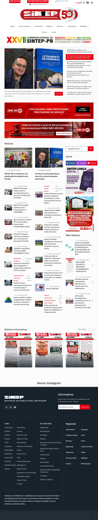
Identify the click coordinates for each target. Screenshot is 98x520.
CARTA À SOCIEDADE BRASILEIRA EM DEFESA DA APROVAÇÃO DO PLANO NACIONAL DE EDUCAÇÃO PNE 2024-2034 (83, 249)
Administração (45, 431)
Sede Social (8, 458)
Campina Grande (71, 435)
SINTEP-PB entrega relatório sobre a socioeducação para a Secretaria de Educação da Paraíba (22, 193)
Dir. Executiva (38, 26)
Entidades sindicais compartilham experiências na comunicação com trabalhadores (81, 284)
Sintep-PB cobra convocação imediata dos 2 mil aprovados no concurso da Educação (22, 286)
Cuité (83, 435)
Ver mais (58, 94)
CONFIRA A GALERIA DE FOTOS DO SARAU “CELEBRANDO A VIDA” (22, 250)
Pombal (68, 464)
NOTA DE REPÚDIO (52, 289)
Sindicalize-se (21, 465)
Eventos (19, 431)
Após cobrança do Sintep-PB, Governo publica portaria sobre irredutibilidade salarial (23, 223)
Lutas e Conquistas (24, 26)
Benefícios (60, 26)
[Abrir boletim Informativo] (20, 350)
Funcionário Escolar (46, 466)
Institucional (8, 427)
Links (18, 458)
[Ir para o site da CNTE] (79, 3)
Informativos (21, 427)
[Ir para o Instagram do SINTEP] (84, 2)
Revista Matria (21, 442)
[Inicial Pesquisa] (80, 213)
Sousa (83, 452)
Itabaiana (84, 458)
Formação (43, 435)
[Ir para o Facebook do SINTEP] (81, 2)
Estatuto (7, 439)
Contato (53, 32)
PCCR (6, 442)
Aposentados (44, 462)
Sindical (42, 439)
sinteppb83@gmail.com (40, 4)
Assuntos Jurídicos (46, 479)
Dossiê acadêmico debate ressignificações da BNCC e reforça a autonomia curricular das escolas (23, 301)
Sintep (12, 26)
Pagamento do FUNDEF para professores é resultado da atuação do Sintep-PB (52, 214)
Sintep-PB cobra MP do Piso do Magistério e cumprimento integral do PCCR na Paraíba (22, 267)
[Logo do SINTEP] (14, 397)
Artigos (19, 450)
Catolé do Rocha (87, 447)
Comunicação (44, 455)
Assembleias (8, 450)
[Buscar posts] (91, 148)
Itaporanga (69, 447)
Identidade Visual (10, 465)
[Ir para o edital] (80, 180)
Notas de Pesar (22, 435)
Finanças (43, 458)
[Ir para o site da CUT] (77, 3)
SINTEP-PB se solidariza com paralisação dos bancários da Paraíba (16, 176)
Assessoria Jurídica (23, 476)
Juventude (43, 476)
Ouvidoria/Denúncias (24, 461)
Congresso (8, 446)
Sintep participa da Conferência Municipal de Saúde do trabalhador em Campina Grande (53, 308)
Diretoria (7, 431)
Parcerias (7, 461)
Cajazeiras (69, 452)
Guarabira (84, 429)
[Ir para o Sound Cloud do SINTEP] (91, 2)
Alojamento (8, 454)
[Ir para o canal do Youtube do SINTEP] (87, 2)
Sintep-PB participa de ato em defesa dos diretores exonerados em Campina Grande (53, 276)
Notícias (7, 469)
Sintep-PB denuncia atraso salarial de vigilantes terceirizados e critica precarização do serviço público (53, 198)
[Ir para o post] (33, 68)
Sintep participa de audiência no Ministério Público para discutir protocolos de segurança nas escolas (53, 261)
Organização (44, 427)
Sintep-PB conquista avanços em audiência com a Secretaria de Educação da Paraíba (21, 237)
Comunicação (71, 26)
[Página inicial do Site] (49, 14)
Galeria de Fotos (22, 439)
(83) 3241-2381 (63, 1)
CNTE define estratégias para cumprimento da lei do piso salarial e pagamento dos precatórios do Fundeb (83, 302)
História (7, 435)
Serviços (44, 32)
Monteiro (69, 441)
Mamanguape (86, 464)
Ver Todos (82, 329)
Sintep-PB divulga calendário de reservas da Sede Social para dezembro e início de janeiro (53, 244)
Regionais (49, 26)
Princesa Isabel (71, 458)
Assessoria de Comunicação (26, 473)
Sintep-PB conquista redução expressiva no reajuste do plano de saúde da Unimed (52, 228)
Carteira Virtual (21, 469)
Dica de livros (21, 454)
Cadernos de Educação (25, 446)
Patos (83, 441)
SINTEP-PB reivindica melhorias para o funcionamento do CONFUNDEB (21, 208)
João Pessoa (70, 429)
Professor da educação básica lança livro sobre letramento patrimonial (47, 176)
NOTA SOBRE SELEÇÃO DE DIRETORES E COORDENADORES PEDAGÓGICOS (82, 267)
